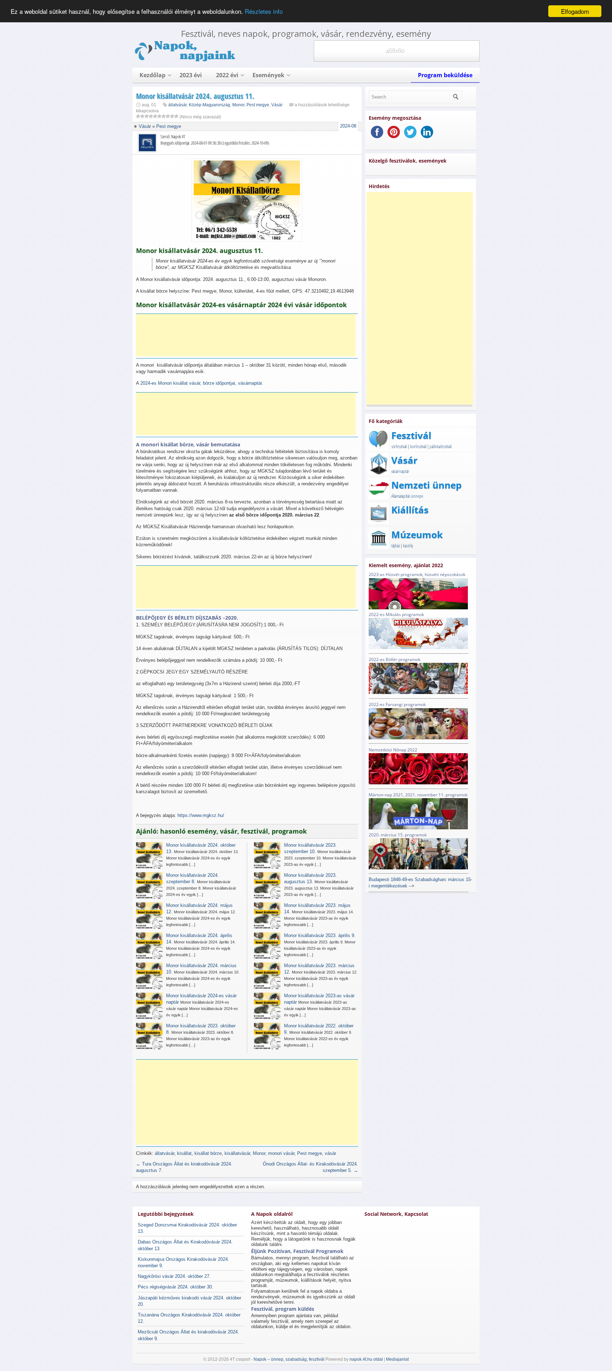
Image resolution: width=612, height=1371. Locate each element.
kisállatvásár (237, 1153)
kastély (408, 545)
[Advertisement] (246, 335)
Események (268, 75)
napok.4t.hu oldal (366, 1359)
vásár (330, 1153)
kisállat (184, 1153)
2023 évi (191, 75)
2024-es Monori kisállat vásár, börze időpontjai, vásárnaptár (201, 383)
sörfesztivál (399, 446)
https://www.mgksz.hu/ (200, 815)
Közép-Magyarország (209, 104)
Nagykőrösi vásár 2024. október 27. (174, 1276)
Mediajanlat (397, 1359)
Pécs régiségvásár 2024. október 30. (175, 1287)
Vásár (277, 104)
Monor (238, 104)
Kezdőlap (152, 75)
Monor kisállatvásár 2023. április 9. (320, 935)
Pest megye (257, 104)
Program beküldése (445, 75)
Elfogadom (575, 11)
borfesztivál (418, 446)
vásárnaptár (400, 471)
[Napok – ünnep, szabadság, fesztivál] (185, 60)
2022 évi (227, 75)
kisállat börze (208, 1153)
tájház (395, 545)
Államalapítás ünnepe (407, 496)
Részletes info (264, 11)
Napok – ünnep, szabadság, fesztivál (289, 1359)
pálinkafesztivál (441, 446)
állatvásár (177, 104)
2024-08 (348, 126)
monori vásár (281, 1153)
